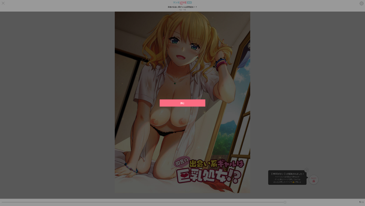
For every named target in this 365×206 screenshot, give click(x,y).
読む (182, 103)
